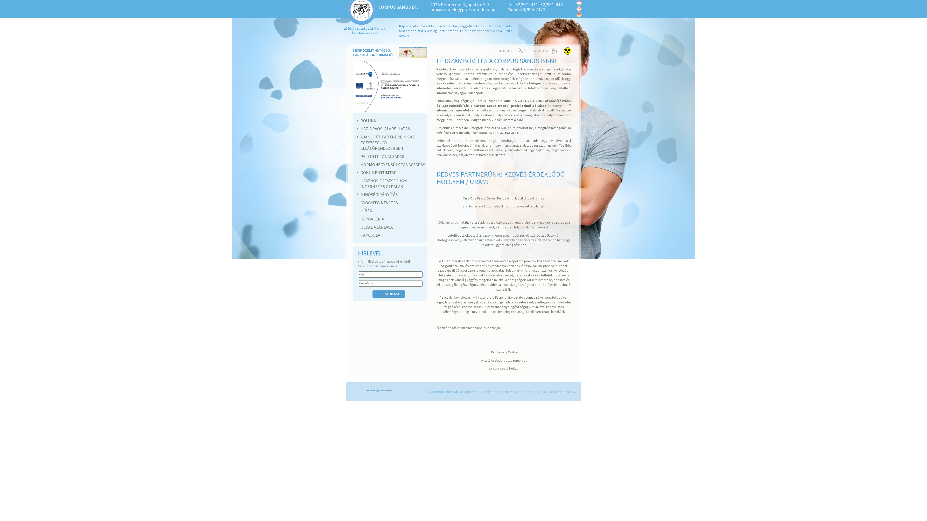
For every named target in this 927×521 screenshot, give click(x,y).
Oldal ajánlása (376, 227)
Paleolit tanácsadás (382, 156)
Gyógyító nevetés (379, 203)
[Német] (579, 14)
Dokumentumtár (378, 172)
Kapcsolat (371, 235)
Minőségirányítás (379, 194)
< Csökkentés (525, 53)
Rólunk (368, 120)
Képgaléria (372, 219)
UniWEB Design (378, 390)
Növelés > (525, 49)
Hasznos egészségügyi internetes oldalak (383, 183)
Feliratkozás (388, 294)
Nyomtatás (541, 51)
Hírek (366, 210)
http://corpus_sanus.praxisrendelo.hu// (548, 392)
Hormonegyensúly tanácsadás (392, 164)
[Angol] (579, 9)
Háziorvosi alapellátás (385, 128)
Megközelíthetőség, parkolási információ (373, 52)
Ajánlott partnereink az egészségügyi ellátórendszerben (387, 142)
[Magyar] (579, 3)
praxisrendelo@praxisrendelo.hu (462, 9)
